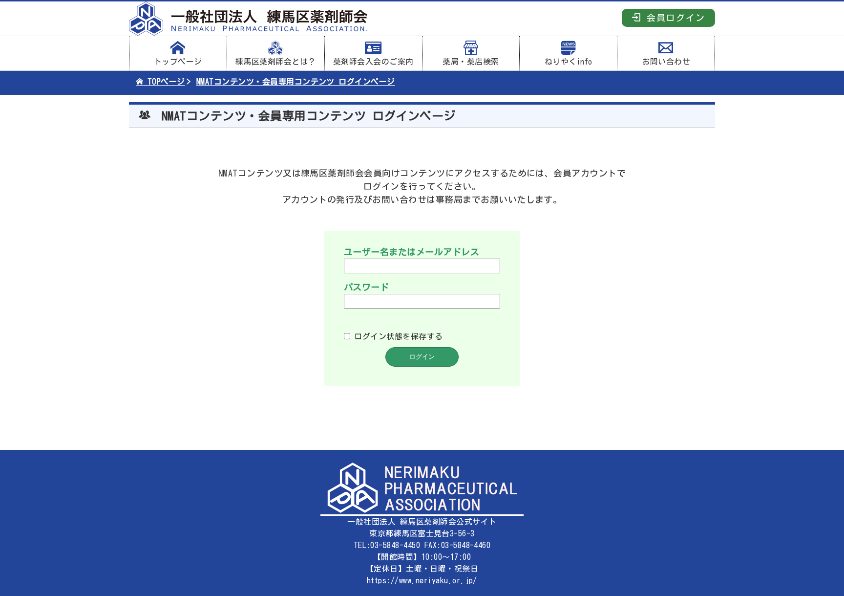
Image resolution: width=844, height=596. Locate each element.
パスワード (366, 287)
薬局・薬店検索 (471, 62)
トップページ (178, 62)
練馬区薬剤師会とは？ (275, 62)
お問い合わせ (666, 62)
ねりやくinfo (568, 62)
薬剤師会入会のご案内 (373, 62)
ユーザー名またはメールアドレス (411, 251)
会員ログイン (673, 17)
